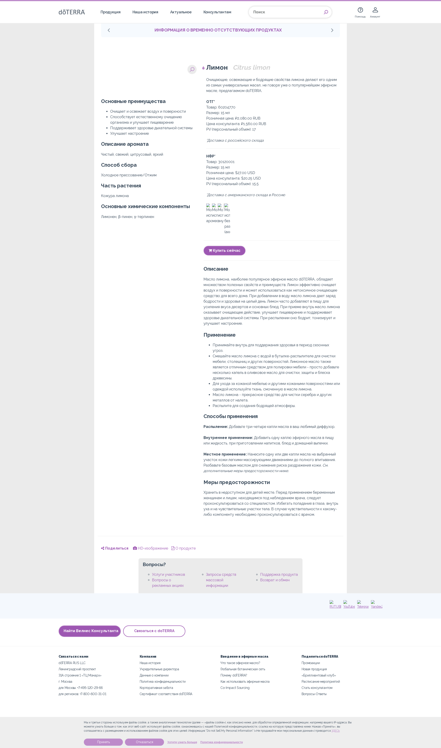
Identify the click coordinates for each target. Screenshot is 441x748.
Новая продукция (314, 669)
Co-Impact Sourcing (234, 688)
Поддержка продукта (279, 574)
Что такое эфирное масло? (240, 663)
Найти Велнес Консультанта (91, 631)
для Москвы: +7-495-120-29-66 (80, 688)
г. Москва (65, 681)
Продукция (110, 12)
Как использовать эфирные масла (245, 681)
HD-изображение (152, 548)
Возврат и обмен (275, 580)
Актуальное (181, 12)
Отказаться (144, 742)
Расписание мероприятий (321, 681)
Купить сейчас (226, 250)
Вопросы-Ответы (314, 694)
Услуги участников (168, 574)
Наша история (145, 12)
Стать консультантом (317, 688)
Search (326, 12)
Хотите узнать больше (182, 742)
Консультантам (217, 12)
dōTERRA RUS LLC (72, 663)
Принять (103, 742)
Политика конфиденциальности (221, 742)
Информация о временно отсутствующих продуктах (218, 30)
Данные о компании (154, 675)
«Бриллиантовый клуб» (319, 675)
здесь (335, 730)
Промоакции (311, 663)
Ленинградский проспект (77, 669)
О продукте (185, 548)
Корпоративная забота (156, 688)
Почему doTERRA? (233, 675)
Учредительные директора (159, 669)
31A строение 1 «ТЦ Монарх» (80, 675)
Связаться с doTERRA (154, 631)
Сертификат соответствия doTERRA (166, 694)
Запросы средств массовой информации (221, 580)
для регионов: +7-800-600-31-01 (82, 694)
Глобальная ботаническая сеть (242, 669)
